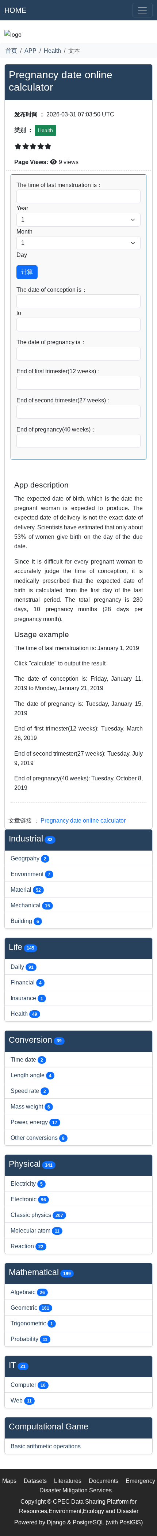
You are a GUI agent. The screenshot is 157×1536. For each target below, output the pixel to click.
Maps (9, 1480)
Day (21, 254)
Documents (103, 1480)
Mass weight (30, 1106)
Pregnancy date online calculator (83, 820)
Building (25, 921)
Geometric (30, 1307)
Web (21, 1400)
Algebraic (28, 1292)
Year (22, 208)
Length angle (31, 1075)
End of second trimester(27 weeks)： (64, 400)
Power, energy (34, 1122)
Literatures (67, 1480)
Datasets (35, 1480)
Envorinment (30, 874)
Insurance (27, 998)
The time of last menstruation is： (59, 185)
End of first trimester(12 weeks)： (59, 371)
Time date (27, 1059)
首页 (11, 50)
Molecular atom (35, 1230)
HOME (15, 10)
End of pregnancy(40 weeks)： (56, 429)
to (18, 313)
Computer (28, 1384)
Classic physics (37, 1214)
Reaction (27, 1246)
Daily (22, 966)
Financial (26, 982)
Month (24, 231)
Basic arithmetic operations (46, 1446)
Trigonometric (32, 1323)
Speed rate (28, 1090)
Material (26, 889)
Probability (29, 1339)
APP (30, 50)
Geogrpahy (28, 858)
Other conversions (38, 1137)
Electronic (28, 1199)
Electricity (27, 1183)
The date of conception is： (51, 289)
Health (52, 50)
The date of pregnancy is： (51, 342)
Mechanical (30, 905)
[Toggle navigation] (142, 10)
